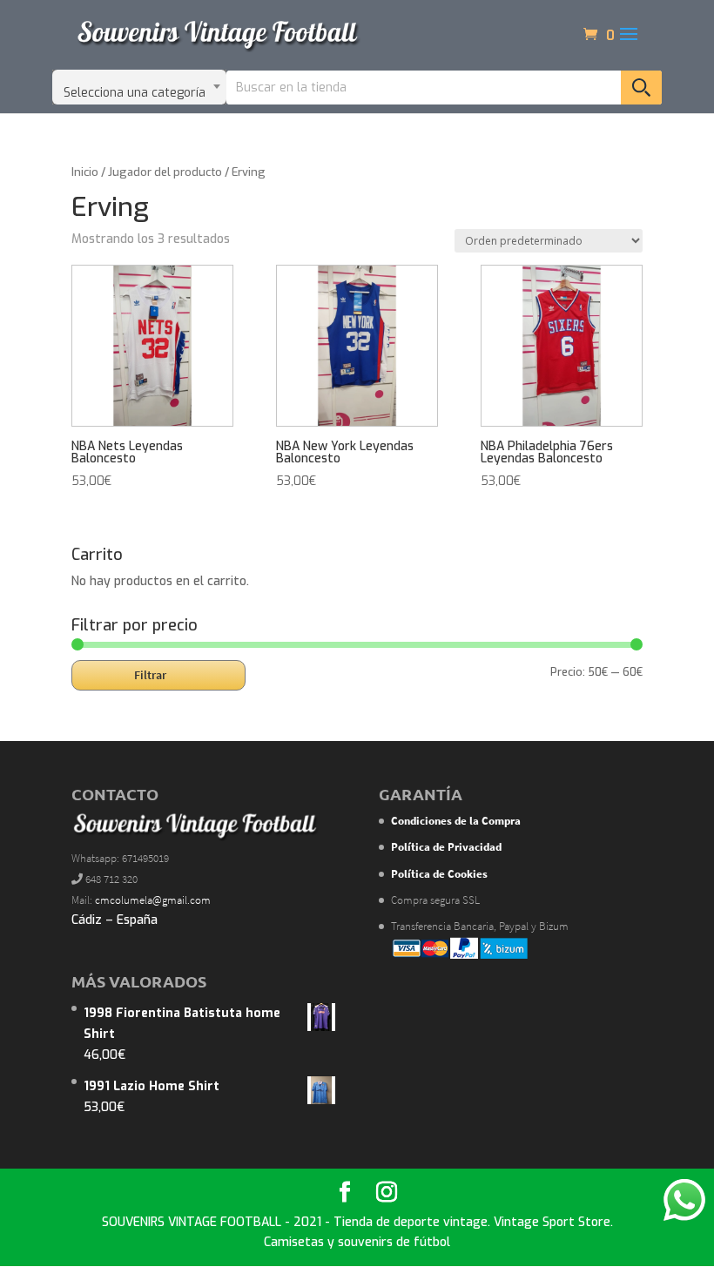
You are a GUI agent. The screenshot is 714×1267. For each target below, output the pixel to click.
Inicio (84, 172)
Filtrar (150, 675)
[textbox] (139, 87)
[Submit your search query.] (641, 87)
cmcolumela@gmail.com (153, 900)
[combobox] (139, 87)
